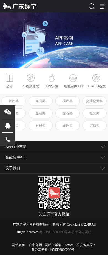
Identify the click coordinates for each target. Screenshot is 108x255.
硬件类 (68, 125)
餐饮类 (14, 101)
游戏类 (94, 125)
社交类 (94, 113)
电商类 (40, 101)
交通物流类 (94, 101)
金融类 (40, 113)
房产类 (68, 101)
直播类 (40, 125)
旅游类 (68, 113)
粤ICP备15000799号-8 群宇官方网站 (65, 232)
